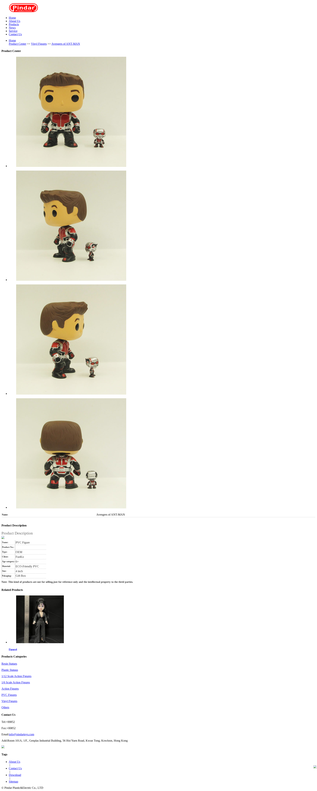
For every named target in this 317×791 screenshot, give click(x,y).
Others (5, 707)
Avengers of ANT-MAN (65, 43)
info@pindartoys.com (21, 734)
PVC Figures (9, 694)
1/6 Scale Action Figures (15, 682)
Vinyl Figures (39, 43)
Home (12, 17)
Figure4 (13, 649)
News (12, 27)
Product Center (17, 43)
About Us (14, 21)
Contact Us (15, 34)
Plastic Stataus (9, 669)
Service (13, 30)
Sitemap (13, 781)
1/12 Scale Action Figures (16, 676)
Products (14, 24)
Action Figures (10, 688)
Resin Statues (9, 663)
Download (15, 774)
